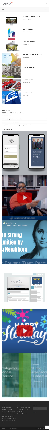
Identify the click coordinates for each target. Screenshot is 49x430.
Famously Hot (28, 80)
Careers (35, 412)
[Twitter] (43, 428)
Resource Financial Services (32, 54)
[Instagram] (38, 428)
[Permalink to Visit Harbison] (11, 34)
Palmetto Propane (29, 42)
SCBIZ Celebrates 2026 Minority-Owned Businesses (13, 112)
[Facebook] (36, 428)
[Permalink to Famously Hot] (11, 85)
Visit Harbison (28, 29)
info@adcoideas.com (23, 413)
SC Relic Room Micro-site (31, 16)
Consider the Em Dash (7, 116)
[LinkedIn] (41, 428)
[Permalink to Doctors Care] (11, 97)
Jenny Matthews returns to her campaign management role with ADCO (18, 125)
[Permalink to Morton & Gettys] (11, 72)
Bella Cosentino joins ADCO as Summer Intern (12, 119)
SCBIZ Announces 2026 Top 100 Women (11, 122)
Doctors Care (27, 92)
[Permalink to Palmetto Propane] (11, 47)
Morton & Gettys (29, 67)
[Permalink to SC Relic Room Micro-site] (11, 21)
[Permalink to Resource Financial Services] (11, 59)
